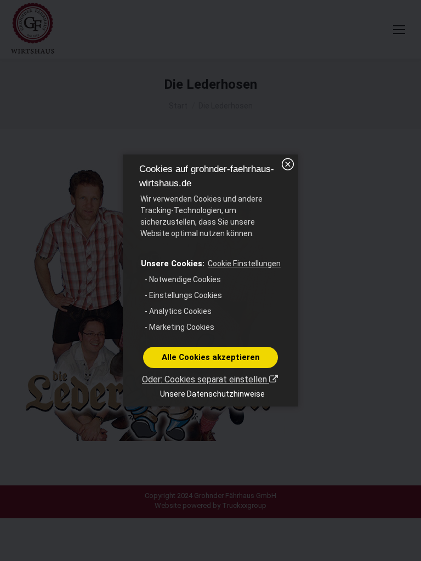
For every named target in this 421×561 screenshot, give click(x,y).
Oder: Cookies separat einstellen (205, 379)
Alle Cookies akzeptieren (211, 357)
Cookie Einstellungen (244, 263)
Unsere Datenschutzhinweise (212, 394)
